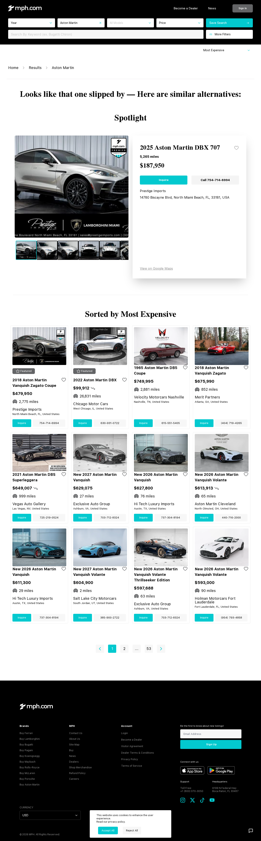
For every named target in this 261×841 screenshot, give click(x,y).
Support (184, 781)
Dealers (74, 761)
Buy (71, 750)
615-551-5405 (170, 423)
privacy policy (116, 821)
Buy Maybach (27, 761)
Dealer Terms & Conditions (137, 752)
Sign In (243, 8)
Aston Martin (63, 68)
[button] (100, 649)
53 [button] (149, 648)
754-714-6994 (49, 423)
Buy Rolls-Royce (30, 767)
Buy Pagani (26, 750)
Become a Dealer (186, 8)
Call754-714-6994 (215, 180)
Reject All (132, 830)
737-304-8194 (170, 517)
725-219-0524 (49, 517)
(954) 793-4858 (231, 617)
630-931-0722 (110, 423)
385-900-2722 (109, 617)
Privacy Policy (129, 759)
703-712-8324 (110, 517)
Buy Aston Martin (30, 784)
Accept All (108, 830)
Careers (74, 779)
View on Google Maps (156, 268)
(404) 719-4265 (231, 423)
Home (13, 68)
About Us (74, 739)
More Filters (223, 34)
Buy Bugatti (26, 744)
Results (35, 68)
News (212, 8)
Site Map (74, 744)
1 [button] (112, 648)
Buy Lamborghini (30, 739)
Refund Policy (77, 773)
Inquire (163, 179)
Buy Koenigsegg (30, 756)
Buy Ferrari (26, 733)
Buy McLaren (27, 773)
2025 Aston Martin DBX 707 (180, 148)
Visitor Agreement (132, 746)
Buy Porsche (27, 779)
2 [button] (124, 648)
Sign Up (211, 744)
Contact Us (75, 733)
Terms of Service (131, 765)
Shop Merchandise (80, 767)
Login (124, 733)
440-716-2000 (231, 517)
